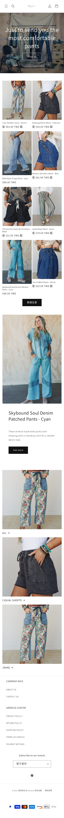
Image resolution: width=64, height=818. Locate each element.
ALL (4, 533)
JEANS (6, 667)
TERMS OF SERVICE (15, 737)
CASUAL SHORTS (12, 600)
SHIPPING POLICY (15, 730)
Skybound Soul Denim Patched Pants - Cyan (15, 288)
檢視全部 (32, 302)
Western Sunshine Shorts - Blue (45, 173)
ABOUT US (11, 689)
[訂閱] (47, 764)
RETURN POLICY (14, 723)
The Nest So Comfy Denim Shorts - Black (16, 230)
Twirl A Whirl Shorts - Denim (44, 282)
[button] (6, 6)
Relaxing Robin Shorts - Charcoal (46, 123)
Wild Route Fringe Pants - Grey (15, 178)
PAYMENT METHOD (15, 744)
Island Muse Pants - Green (43, 229)
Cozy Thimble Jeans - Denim (14, 123)
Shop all (32, 56)
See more (18, 450)
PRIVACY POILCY (14, 716)
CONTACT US (12, 696)
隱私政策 (48, 790)
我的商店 (21, 790)
